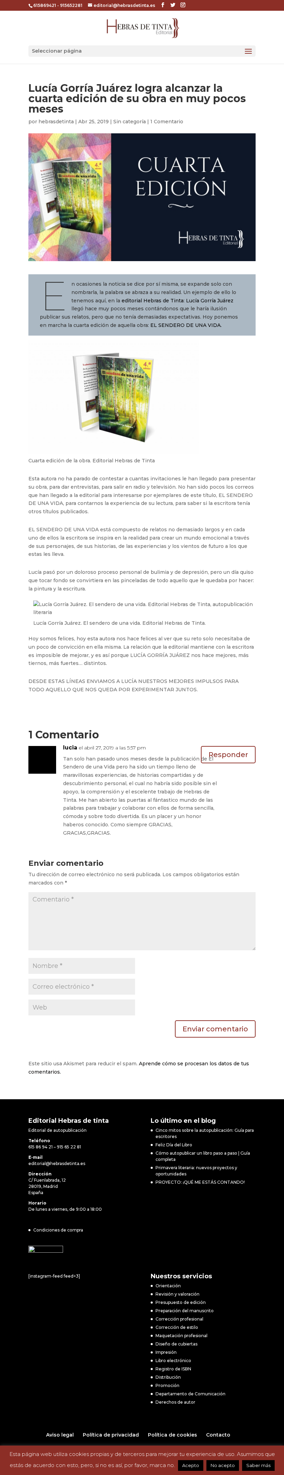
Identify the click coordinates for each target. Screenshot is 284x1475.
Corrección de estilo (177, 1327)
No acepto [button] (223, 1465)
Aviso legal (60, 1435)
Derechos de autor (175, 1402)
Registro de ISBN (173, 1368)
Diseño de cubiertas (176, 1344)
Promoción (167, 1385)
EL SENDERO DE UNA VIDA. (186, 325)
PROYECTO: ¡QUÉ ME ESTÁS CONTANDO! (200, 1182)
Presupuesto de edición (181, 1302)
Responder (228, 754)
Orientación (168, 1285)
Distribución (168, 1377)
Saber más (258, 1465)
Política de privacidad (111, 1435)
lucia (70, 747)
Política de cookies (172, 1435)
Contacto (218, 1435)
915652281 (71, 5)
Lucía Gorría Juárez (209, 300)
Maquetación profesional (181, 1335)
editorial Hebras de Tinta (153, 300)
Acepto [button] (190, 1465)
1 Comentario (166, 121)
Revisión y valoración (177, 1294)
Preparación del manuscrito (185, 1310)
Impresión (166, 1352)
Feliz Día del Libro (174, 1144)
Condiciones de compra (58, 1230)
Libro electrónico (173, 1360)
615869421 (44, 5)
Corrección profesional (179, 1319)
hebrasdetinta (56, 121)
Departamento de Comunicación (190, 1393)
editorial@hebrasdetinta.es (56, 1163)
